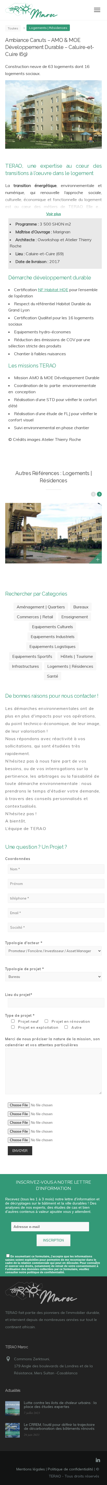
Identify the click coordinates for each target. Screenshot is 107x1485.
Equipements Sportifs (32, 656)
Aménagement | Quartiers (41, 606)
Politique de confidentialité (70, 1469)
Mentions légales (30, 1469)
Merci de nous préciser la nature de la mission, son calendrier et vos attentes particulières (52, 1042)
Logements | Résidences (70, 666)
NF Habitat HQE (53, 289)
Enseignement (74, 616)
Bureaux (81, 606)
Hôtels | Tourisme (77, 656)
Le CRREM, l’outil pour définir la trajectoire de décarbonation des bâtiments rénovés (59, 1426)
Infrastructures (25, 666)
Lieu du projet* (19, 995)
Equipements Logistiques (52, 646)
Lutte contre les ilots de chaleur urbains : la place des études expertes (60, 1404)
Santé (52, 676)
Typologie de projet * (24, 969)
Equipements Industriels (53, 636)
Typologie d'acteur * (24, 943)
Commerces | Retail (35, 616)
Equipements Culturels (52, 626)
